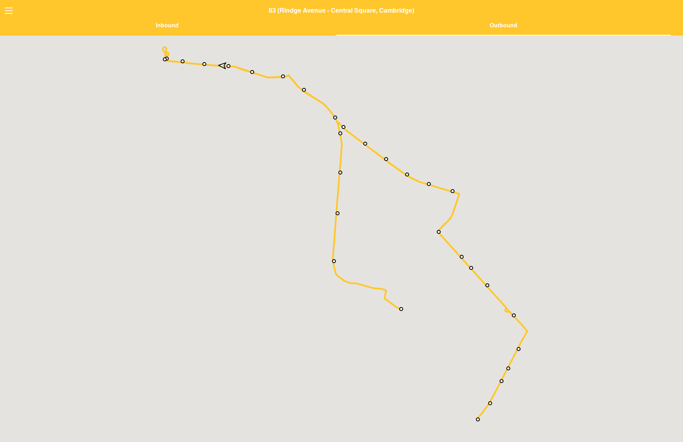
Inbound (167, 25)
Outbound (503, 25)
